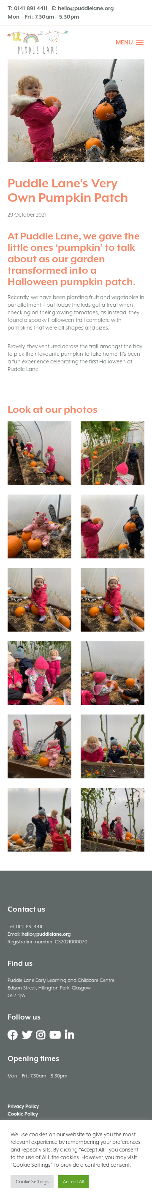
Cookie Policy (23, 1114)
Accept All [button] (73, 1182)
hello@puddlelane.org (86, 8)
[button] (129, 42)
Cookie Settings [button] (32, 1182)
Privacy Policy (23, 1106)
